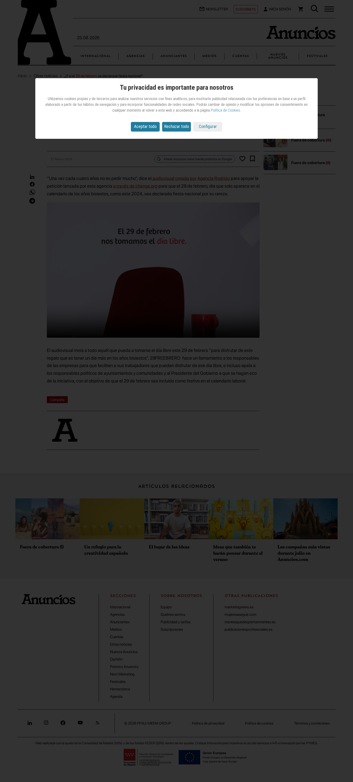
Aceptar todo (145, 126)
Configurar (208, 126)
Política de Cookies (225, 110)
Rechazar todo (176, 126)
